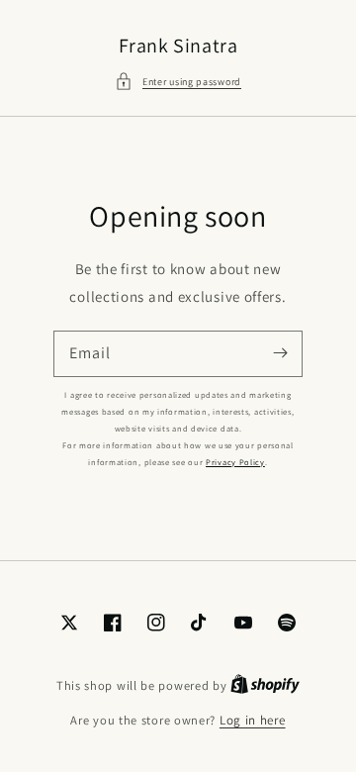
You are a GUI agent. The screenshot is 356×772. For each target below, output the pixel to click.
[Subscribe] (280, 353)
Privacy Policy (235, 461)
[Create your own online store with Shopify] (265, 685)
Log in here (253, 720)
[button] (178, 81)
